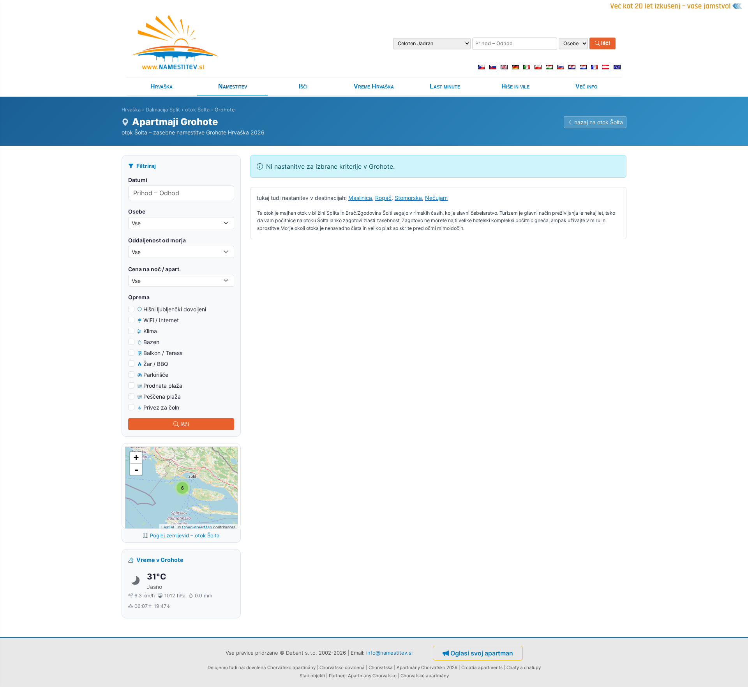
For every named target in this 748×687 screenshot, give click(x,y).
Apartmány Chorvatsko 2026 (427, 667)
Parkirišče (155, 374)
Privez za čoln (161, 407)
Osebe (136, 211)
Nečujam (436, 197)
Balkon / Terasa (163, 353)
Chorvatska (381, 667)
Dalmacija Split (163, 110)
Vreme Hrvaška (374, 86)
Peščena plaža (162, 396)
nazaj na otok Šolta (598, 122)
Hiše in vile (515, 86)
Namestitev (232, 86)
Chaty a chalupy (523, 667)
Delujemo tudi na (226, 667)
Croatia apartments (482, 667)
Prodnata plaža (162, 385)
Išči (605, 43)
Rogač (383, 197)
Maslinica (360, 197)
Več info (586, 86)
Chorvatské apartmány (424, 675)
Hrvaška (161, 86)
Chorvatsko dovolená (342, 667)
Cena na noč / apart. (154, 269)
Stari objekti (312, 675)
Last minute (445, 86)
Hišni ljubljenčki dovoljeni (174, 309)
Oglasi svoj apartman (481, 653)
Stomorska (408, 197)
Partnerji (338, 675)
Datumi (137, 180)
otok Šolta (197, 110)
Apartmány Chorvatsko (372, 675)
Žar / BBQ (155, 363)
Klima (150, 331)
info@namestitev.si (389, 652)
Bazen (151, 342)
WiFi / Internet (161, 320)
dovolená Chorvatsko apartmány (281, 667)
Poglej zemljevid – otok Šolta (184, 535)
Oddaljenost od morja (157, 240)
